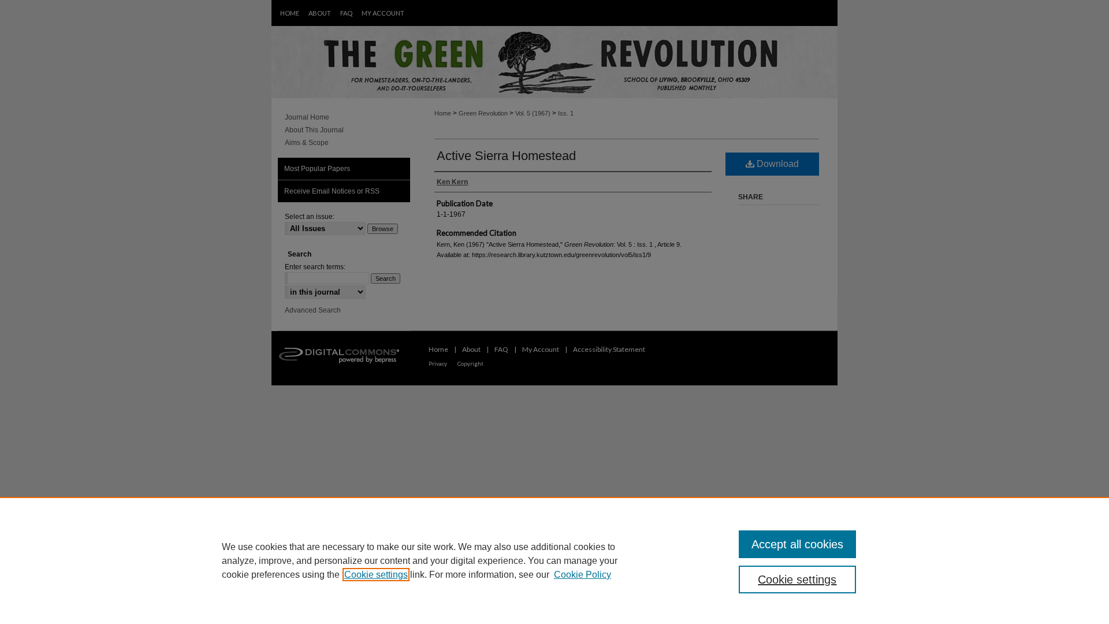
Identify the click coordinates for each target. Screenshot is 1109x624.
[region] (554, 560)
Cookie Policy (582, 575)
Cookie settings (376, 575)
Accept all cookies (797, 544)
